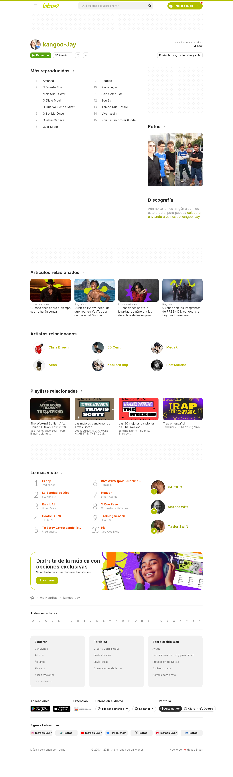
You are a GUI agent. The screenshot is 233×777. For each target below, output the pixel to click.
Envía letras (101, 661)
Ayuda (156, 648)
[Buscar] (149, 5)
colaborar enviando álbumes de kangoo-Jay (175, 215)
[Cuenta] (199, 5)
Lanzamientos (43, 681)
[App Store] (61, 709)
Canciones (41, 648)
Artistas (39, 655)
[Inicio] (32, 597)
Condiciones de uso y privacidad (173, 655)
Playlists (40, 668)
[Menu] (35, 5)
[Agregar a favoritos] (78, 55)
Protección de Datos (166, 661)
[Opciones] (86, 55)
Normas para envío (164, 674)
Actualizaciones (44, 674)
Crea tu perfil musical (107, 648)
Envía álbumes (102, 655)
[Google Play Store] (40, 709)
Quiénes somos (162, 668)
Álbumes (40, 661)
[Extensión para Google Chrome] (82, 709)
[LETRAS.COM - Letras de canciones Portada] (51, 5)
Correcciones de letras (108, 668)
